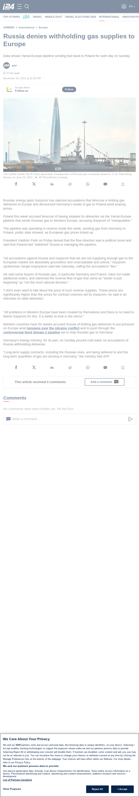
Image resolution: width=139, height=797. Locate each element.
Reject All (97, 789)
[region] (69, 765)
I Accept (122, 789)
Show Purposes (12, 789)
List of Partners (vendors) (17, 780)
